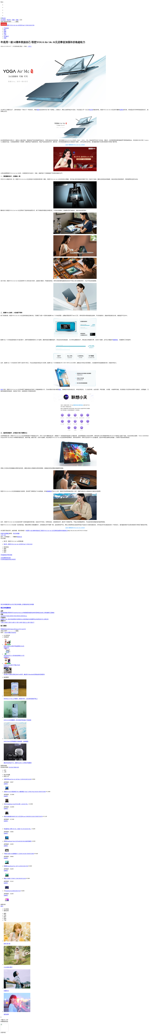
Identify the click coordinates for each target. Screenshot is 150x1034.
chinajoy (6, 632)
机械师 (47, 612)
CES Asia (21, 629)
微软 (53, 612)
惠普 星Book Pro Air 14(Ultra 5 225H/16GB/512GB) (17, 779)
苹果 (9, 612)
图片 (5, 29)
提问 (2, 906)
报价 (5, 33)
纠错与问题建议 (5, 533)
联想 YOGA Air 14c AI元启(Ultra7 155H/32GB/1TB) (20, 25)
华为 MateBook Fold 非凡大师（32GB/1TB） (16, 804)
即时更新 (9, 554)
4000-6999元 (10, 616)
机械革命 (30, 612)
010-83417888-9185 (14, 767)
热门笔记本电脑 (16, 604)
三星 (50, 612)
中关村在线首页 (5, 559)
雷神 (37, 612)
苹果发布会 (4, 629)
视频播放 (49, 491)
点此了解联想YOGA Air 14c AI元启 (75, 144)
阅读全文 (19, 536)
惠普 (4, 612)
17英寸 (17, 622)
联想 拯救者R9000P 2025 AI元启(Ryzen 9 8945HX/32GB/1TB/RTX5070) (23, 816)
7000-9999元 (17, 616)
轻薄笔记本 (15, 619)
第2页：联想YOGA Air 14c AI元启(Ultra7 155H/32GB (18, 544)
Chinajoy (12, 629)
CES (24, 629)
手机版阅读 (4, 554)
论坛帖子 (6, 36)
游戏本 (2, 619)
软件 (2, 389)
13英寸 (2, 622)
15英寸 (10, 622)
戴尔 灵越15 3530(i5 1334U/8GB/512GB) (15, 878)
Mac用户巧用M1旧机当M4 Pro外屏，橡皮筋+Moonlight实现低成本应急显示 (24, 674)
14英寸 (6, 622)
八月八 (30, 46)
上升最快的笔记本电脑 (27, 604)
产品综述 (6, 28)
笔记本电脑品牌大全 (6, 604)
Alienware (20, 612)
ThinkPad (15, 612)
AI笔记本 (46, 619)
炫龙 (39, 612)
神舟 (34, 612)
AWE (8, 629)
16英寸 (14, 622)
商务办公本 (21, 619)
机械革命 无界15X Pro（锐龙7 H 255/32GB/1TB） (17, 828)
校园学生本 (34, 619)
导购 (13, 19)
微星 (27, 612)
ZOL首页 (3, 19)
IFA (15, 629)
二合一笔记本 (8, 619)
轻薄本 (121, 109)
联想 (38, 109)
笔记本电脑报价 (6, 608)
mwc (17, 629)
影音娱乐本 (27, 619)
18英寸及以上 (23, 622)
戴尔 (7, 612)
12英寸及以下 (30, 622)
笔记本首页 (12, 559)
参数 (5, 31)
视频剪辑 (115, 339)
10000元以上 (23, 616)
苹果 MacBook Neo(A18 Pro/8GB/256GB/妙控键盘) (18, 841)
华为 (12, 612)
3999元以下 (4, 616)
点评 (5, 34)
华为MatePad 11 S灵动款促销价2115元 (14, 655)
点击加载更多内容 (6, 557)
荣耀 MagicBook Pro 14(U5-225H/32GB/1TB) (16, 866)
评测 (5, 38)
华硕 (24, 612)
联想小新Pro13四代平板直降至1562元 (14, 646)
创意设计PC (40, 619)
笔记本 (9, 19)
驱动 (60, 389)
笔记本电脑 (16, 533)
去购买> (6, 783)
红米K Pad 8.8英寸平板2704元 (12, 665)
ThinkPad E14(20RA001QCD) (13, 891)
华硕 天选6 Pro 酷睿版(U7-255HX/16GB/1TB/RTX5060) (19, 853)
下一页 (4, 535)
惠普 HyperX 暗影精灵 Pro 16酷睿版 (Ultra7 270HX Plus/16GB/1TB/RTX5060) (25, 791)
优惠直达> (6, 647)
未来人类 (43, 612)
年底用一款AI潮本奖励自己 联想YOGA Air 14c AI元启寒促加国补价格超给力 (47, 530)
